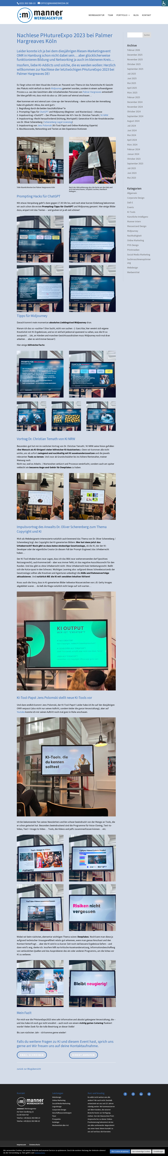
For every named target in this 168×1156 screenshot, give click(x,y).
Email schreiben (32, 1055)
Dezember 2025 (134, 54)
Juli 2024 (131, 125)
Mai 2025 (131, 83)
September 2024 (135, 116)
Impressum (21, 1144)
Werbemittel (133, 272)
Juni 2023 (131, 172)
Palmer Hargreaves (92, 91)
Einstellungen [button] (158, 1151)
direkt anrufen (83, 1055)
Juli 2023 (131, 168)
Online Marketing (135, 240)
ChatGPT (44, 111)
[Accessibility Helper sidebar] (165, 3)
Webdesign (132, 267)
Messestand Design (136, 226)
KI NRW (104, 115)
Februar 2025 (133, 97)
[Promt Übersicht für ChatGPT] (40, 261)
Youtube (21, 711)
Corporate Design (135, 197)
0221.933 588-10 (27, 3)
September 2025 (135, 68)
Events (130, 207)
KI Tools (131, 211)
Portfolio (121, 15)
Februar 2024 (133, 149)
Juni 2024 (131, 130)
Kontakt (146, 15)
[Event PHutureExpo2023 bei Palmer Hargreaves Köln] (40, 182)
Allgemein (132, 193)
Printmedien (133, 249)
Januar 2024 (133, 154)
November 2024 (135, 106)
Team (110, 15)
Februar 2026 (133, 49)
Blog (136, 15)
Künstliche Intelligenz (137, 216)
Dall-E (130, 202)
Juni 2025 (131, 78)
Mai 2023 (131, 177)
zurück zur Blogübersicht (29, 1068)
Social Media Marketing (138, 254)
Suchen (147, 35)
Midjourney (56, 88)
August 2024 (133, 120)
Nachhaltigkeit (134, 235)
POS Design (133, 245)
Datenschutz (34, 1144)
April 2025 (132, 87)
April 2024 (132, 139)
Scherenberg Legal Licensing (58, 121)
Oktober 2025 (134, 64)
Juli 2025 (131, 73)
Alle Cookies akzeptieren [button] (120, 1151)
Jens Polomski (45, 125)
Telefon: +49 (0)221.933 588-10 (28, 1118)
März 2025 (132, 92)
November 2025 (135, 59)
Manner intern (134, 221)
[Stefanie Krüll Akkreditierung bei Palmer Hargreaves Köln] (92, 182)
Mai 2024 (131, 135)
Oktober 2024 (134, 111)
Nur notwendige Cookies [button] (141, 1151)
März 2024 (132, 144)
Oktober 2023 (134, 158)
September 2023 (135, 163)
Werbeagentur (96, 15)
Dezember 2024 (134, 102)
